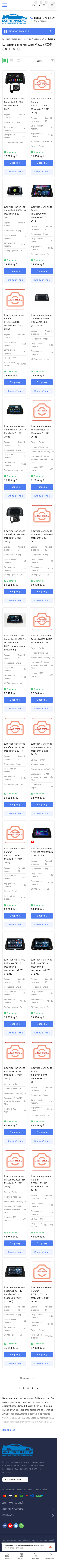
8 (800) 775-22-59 (44, 17)
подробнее (9, 1429)
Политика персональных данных (17, 1489)
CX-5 (44, 39)
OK (50, 1546)
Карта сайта (41, 1489)
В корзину (15, 163)
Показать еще (27, 1378)
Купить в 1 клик (15, 172)
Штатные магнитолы (21, 39)
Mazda (36, 39)
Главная (6, 39)
